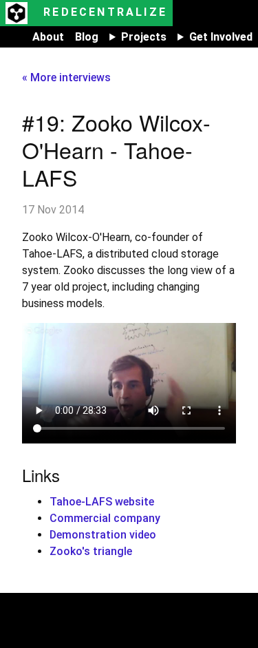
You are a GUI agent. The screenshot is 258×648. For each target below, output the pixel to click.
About (48, 36)
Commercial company (105, 518)
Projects (143, 36)
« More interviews (66, 77)
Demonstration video (103, 534)
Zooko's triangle (91, 551)
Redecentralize (103, 12)
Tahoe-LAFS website (102, 501)
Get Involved (220, 36)
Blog (86, 36)
